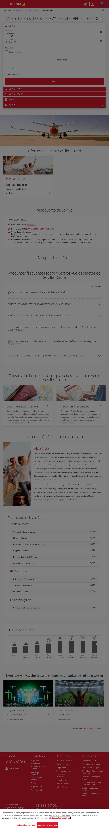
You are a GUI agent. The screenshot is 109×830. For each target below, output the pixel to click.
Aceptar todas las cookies (47, 825)
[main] (54, 819)
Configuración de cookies (25, 825)
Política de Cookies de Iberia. (60, 818)
